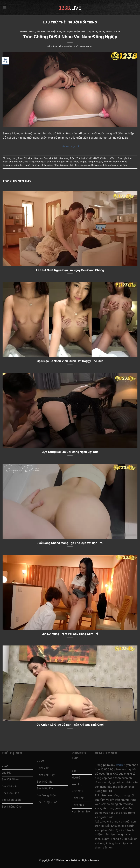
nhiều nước (46, 165)
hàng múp (93, 161)
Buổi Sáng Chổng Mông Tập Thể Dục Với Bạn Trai (70, 543)
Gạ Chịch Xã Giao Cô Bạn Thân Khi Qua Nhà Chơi (70, 724)
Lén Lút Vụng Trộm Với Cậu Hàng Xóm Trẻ (70, 633)
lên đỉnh (108, 161)
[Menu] (5, 7)
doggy (83, 161)
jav (100, 161)
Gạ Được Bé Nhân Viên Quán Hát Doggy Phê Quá (70, 361)
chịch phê (8, 161)
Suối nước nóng (110, 165)
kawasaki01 (86, 46)
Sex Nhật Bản (53, 31)
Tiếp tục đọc (70, 146)
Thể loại (85, 31)
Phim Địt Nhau (27, 31)
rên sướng (85, 165)
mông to (18, 165)
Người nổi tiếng (32, 165)
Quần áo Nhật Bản (68, 165)
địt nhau (74, 161)
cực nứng (29, 161)
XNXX (101, 31)
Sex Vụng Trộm (71, 31)
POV (56, 165)
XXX (118, 31)
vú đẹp (123, 165)
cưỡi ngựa (40, 161)
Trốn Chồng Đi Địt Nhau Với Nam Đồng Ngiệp (70, 36)
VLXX (94, 31)
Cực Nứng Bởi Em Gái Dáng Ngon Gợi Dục (70, 452)
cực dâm (18, 161)
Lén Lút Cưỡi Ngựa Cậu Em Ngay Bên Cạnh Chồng (70, 270)
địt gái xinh (63, 161)
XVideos (110, 31)
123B (119, 765)
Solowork (96, 165)
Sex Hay (41, 31)
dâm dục (51, 161)
